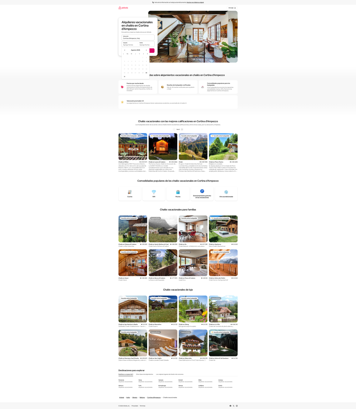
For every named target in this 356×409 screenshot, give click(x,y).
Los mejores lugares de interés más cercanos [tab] (169, 374)
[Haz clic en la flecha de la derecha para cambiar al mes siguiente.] (146, 50)
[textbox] (130, 45)
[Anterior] (174, 129)
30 (146, 73)
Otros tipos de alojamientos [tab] (144, 374)
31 (124, 76)
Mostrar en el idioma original (195, 2)
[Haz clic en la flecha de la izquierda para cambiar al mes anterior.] (124, 50)
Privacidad (135, 406)
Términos (142, 406)
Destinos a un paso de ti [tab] (125, 374)
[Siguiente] (181, 129)
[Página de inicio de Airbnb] (123, 8)
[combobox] (138, 38)
